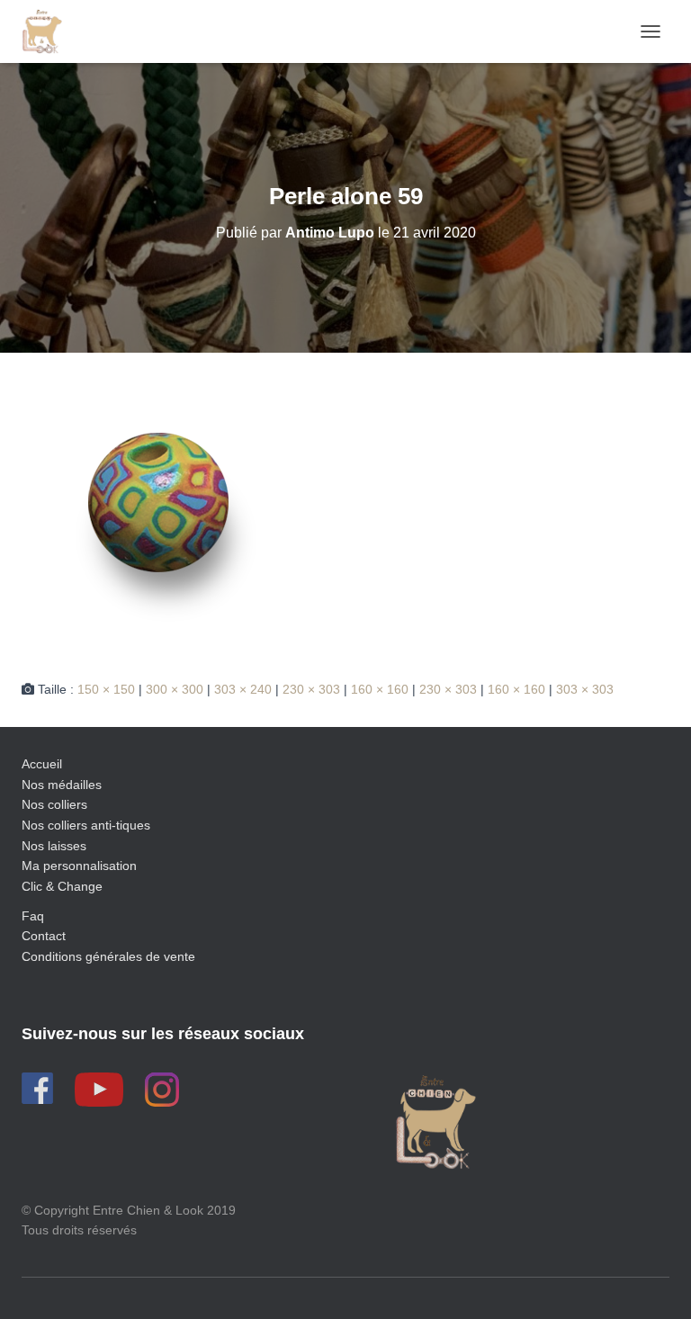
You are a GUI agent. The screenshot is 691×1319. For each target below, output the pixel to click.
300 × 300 (174, 689)
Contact (44, 936)
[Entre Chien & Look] (49, 31)
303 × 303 (585, 689)
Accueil (42, 764)
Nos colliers (54, 804)
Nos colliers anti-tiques (86, 825)
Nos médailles (62, 784)
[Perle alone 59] (158, 514)
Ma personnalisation (79, 865)
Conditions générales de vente (108, 956)
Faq (33, 916)
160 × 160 (379, 689)
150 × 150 (106, 689)
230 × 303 (311, 689)
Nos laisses (54, 846)
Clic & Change (62, 886)
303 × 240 (243, 689)
